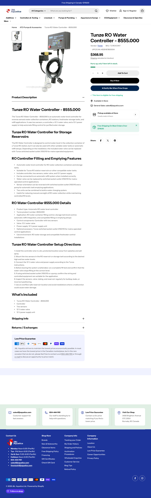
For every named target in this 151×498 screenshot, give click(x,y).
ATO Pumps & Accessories (31, 27)
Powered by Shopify (35, 486)
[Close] (136, 125)
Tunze (100, 46)
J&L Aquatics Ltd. (19, 486)
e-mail (17, 357)
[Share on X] (108, 140)
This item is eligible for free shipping (106, 95)
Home (14, 27)
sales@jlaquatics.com (115, 105)
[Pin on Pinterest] (115, 140)
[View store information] (135, 114)
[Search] (96, 10)
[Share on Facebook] (101, 140)
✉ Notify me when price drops (115, 88)
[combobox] (64, 11)
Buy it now (114, 81)
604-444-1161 (67, 354)
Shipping (93, 58)
